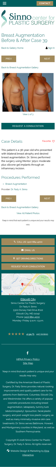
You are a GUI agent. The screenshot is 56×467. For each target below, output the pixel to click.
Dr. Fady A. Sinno (19, 189)
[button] (8, 59)
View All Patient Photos (28, 213)
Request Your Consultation (28, 266)
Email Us (30, 250)
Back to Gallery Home (12, 48)
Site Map (28, 363)
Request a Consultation (27, 126)
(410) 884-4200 (32, 317)
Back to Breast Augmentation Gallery (19, 67)
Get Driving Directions (29, 258)
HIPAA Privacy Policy (28, 359)
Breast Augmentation (16, 184)
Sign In (51, 48)
